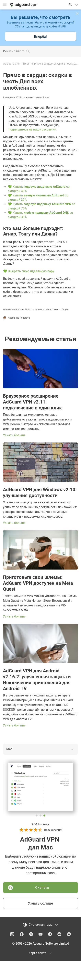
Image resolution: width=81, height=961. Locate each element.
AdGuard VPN (11, 63)
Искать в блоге (13, 51)
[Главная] (23, 4)
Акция (65, 309)
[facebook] (21, 934)
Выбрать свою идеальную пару (31, 271)
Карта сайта (37, 953)
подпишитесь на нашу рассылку (32, 129)
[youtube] (40, 934)
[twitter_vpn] (31, 934)
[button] (77, 13)
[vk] (68, 934)
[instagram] (12, 934)
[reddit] (59, 934)
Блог (26, 63)
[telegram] (50, 934)
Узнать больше (40, 903)
